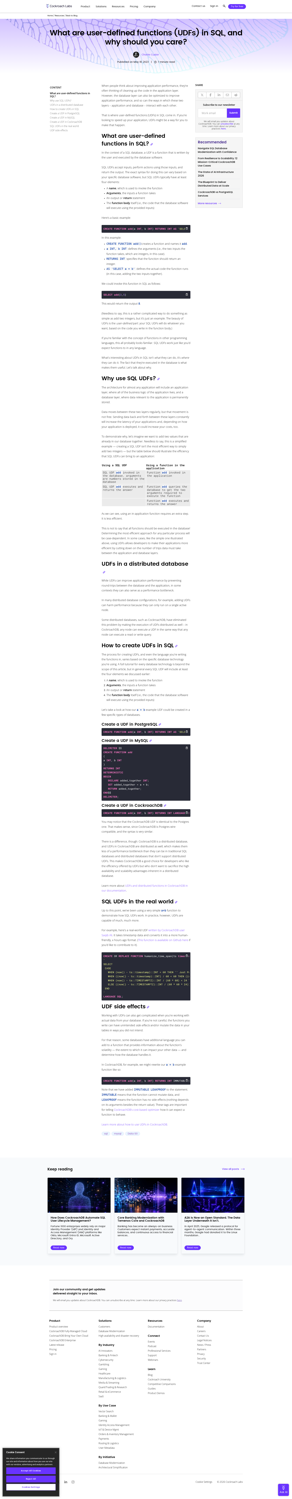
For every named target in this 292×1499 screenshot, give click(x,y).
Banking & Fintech (108, 1355)
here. (223, 128)
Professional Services (159, 1350)
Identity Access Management (114, 1425)
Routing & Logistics (109, 1443)
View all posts (230, 1169)
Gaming (103, 1369)
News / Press (204, 1344)
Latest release (56, 1344)
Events (151, 1341)
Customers (104, 1326)
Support (152, 1355)
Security (201, 1358)
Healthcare (104, 1373)
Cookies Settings (31, 1487)
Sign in (52, 1354)
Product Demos (156, 1393)
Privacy (201, 1354)
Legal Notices (204, 1340)
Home (50, 16)
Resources (59, 16)
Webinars (153, 1360)
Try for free (237, 6)
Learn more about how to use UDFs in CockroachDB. (135, 1124)
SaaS (101, 1396)
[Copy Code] (187, 228)
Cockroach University (159, 1379)
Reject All (31, 1479)
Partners (201, 1349)
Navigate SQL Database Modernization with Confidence (217, 150)
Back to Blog (71, 16)
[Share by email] (227, 95)
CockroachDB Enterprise (62, 1340)
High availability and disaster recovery (119, 1335)
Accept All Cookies (31, 1471)
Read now (58, 1248)
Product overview (58, 1326)
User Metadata (107, 1447)
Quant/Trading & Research (113, 1387)
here (179, 1300)
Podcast (152, 1346)
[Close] (55, 1452)
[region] (30, 1472)
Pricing (53, 1349)
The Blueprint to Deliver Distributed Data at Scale (213, 183)
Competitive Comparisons (162, 1384)
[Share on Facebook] (210, 95)
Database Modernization (112, 1331)
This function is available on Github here (163, 940)
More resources (207, 203)
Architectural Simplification (113, 1467)
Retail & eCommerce (110, 1391)
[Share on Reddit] (236, 95)
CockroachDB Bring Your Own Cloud (68, 1335)
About (200, 1326)
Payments (104, 1438)
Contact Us (203, 1335)
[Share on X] (202, 95)
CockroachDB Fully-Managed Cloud (68, 1331)
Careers (201, 1331)
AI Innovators (105, 1350)
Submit (233, 113)
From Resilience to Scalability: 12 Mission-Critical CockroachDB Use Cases (217, 162)
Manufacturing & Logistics (112, 1378)
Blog (150, 1375)
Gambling (104, 1364)
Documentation (156, 1326)
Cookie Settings (204, 1482)
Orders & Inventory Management (116, 1434)
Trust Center (203, 1363)
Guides (152, 1388)
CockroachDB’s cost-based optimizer (137, 1109)
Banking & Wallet (108, 1416)
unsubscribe (227, 123)
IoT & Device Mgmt (109, 1429)
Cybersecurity (106, 1360)
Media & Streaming (109, 1382)
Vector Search (106, 1411)
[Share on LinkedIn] (219, 95)
